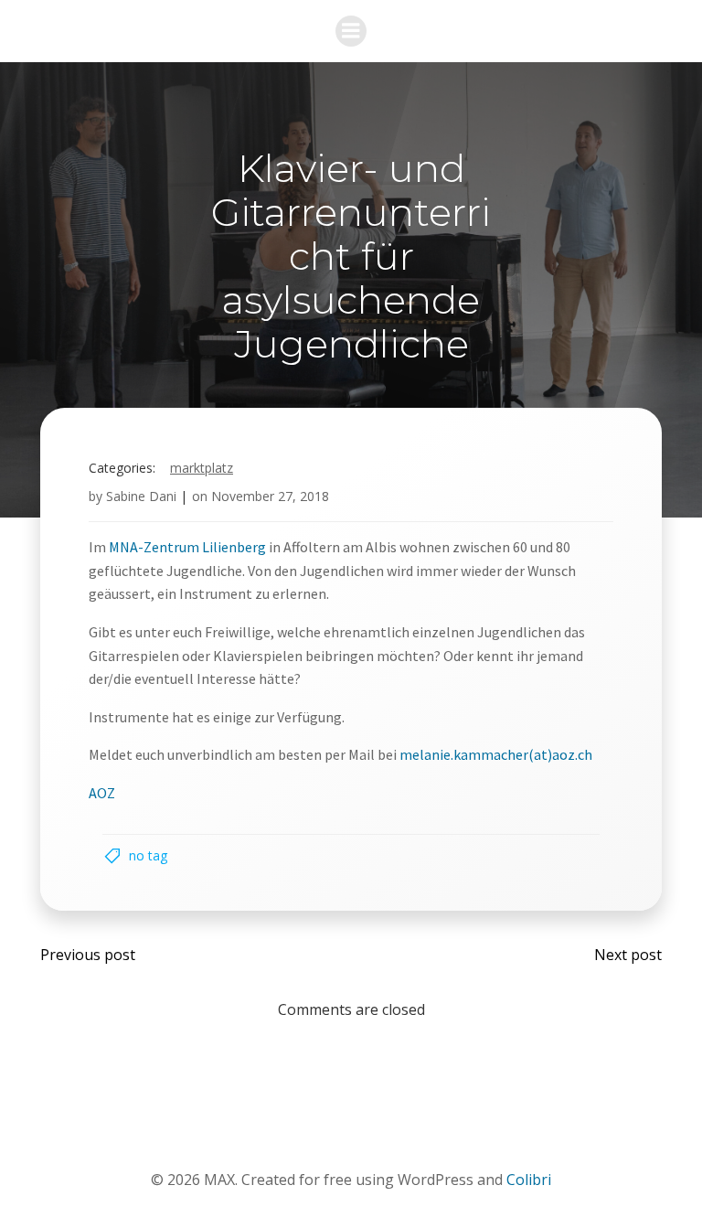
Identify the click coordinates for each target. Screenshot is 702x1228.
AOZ (102, 793)
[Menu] (351, 31)
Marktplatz (201, 467)
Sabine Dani (141, 496)
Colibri (528, 1179)
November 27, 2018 (270, 496)
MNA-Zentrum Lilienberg (186, 547)
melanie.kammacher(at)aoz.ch (495, 754)
